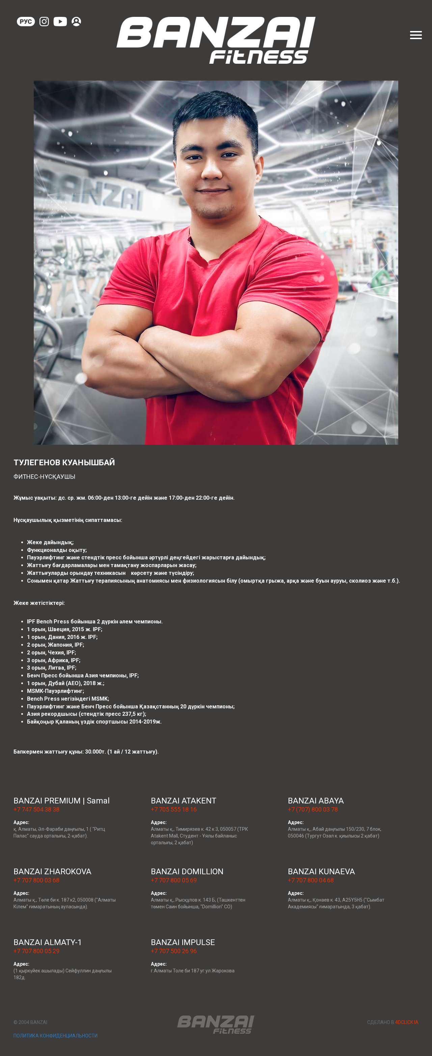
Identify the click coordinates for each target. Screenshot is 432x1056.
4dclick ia (406, 1022)
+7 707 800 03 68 (36, 880)
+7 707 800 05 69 (174, 880)
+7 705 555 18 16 (174, 809)
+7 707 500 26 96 (174, 951)
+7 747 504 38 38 (36, 809)
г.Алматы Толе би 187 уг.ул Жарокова (193, 970)
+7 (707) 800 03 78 (313, 809)
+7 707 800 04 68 (311, 880)
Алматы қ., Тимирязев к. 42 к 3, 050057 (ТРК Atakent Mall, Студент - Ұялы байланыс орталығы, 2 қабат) (199, 835)
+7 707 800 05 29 (36, 951)
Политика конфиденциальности (56, 1035)
